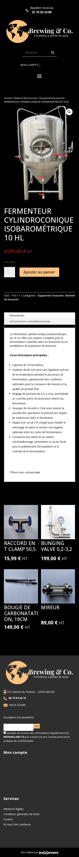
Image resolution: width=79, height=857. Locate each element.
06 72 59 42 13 (17, 698)
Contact (8, 819)
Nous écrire (17, 705)
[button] (69, 112)
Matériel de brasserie (25, 98)
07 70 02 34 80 (41, 12)
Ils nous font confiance (17, 824)
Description (17, 315)
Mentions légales (13, 809)
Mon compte (29, 65)
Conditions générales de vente (21, 814)
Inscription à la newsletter (18, 717)
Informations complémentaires (30, 321)
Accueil (8, 98)
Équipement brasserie (52, 98)
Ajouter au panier (39, 272)
